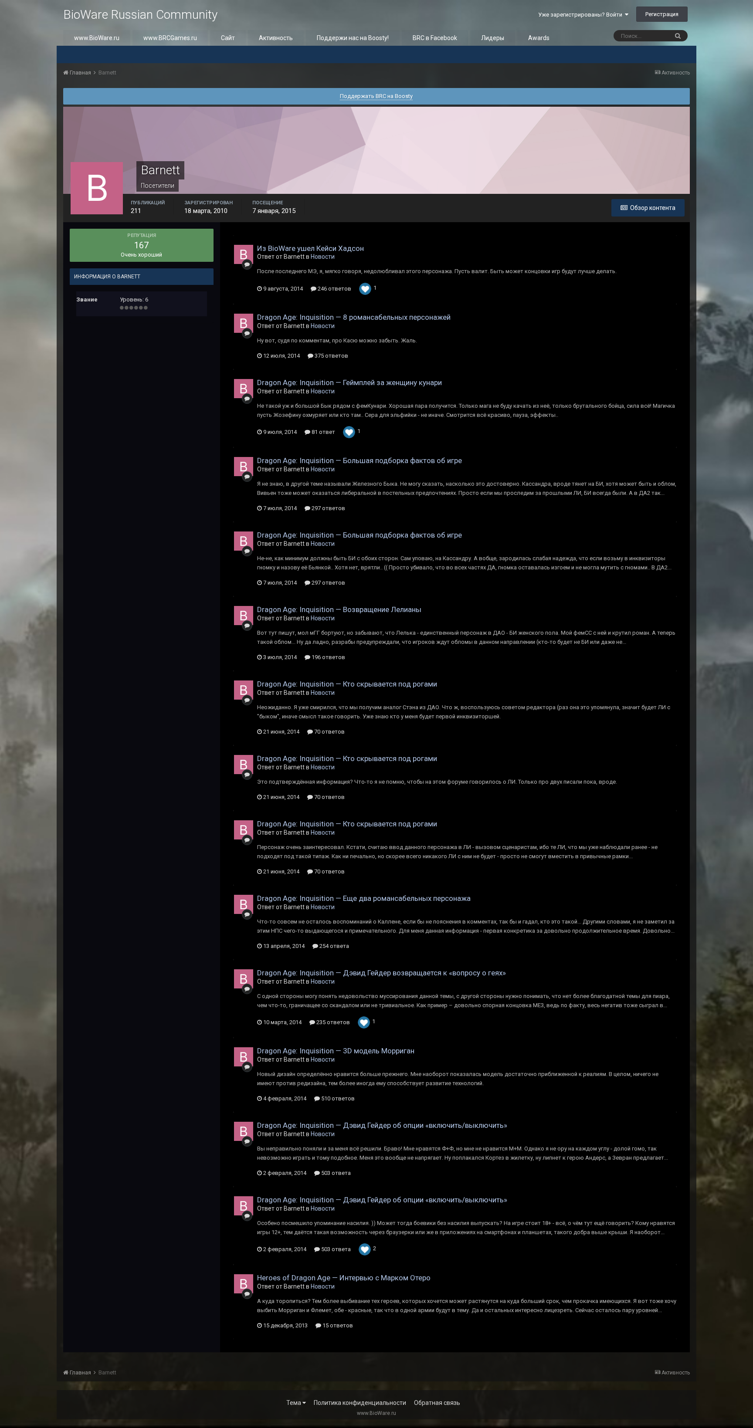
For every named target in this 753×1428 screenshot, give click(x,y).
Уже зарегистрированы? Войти (581, 14)
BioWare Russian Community (140, 14)
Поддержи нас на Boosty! (353, 37)
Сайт (228, 37)
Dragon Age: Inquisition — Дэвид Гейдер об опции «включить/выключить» (382, 1125)
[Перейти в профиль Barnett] (243, 254)
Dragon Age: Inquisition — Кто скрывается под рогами (347, 684)
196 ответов (327, 657)
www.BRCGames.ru (170, 37)
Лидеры (492, 37)
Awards (538, 37)
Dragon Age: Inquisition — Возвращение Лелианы (339, 609)
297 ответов (327, 508)
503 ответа (335, 1173)
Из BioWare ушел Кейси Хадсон (310, 248)
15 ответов (337, 1325)
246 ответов (333, 288)
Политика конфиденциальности (360, 1402)
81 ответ (322, 432)
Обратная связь (437, 1402)
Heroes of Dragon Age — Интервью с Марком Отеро (344, 1277)
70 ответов (329, 731)
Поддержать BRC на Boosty (376, 96)
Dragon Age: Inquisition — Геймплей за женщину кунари (349, 382)
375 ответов (330, 355)
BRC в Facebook (435, 37)
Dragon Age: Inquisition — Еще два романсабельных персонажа (364, 898)
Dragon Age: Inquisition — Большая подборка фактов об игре (359, 460)
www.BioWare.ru (96, 37)
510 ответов (337, 1098)
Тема (294, 1402)
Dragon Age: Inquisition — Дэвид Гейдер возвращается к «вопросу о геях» (381, 972)
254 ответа (333, 946)
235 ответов (332, 1022)
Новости (323, 256)
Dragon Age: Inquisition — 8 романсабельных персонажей (354, 317)
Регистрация (661, 14)
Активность (276, 37)
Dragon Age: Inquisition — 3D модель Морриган (335, 1050)
